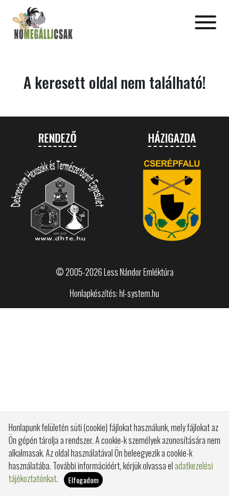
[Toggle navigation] (205, 23)
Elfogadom (83, 479)
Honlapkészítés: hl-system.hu (114, 293)
